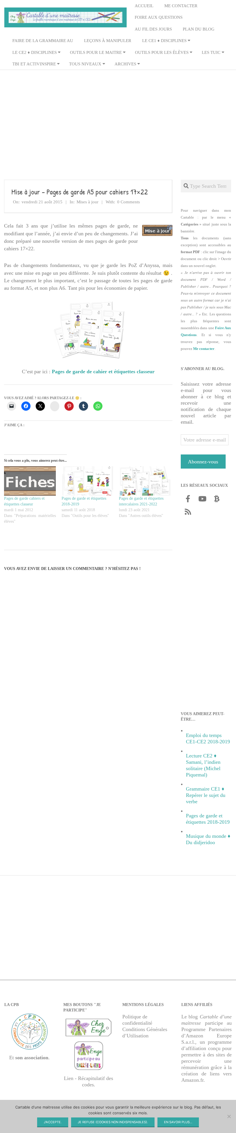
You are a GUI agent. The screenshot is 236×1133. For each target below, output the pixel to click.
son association (31, 1057)
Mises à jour (87, 202)
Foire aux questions (158, 17)
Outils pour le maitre (96, 52)
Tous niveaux (85, 64)
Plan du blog (198, 29)
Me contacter (180, 5)
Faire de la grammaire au (42, 40)
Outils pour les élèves (162, 52)
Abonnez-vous (203, 462)
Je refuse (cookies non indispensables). (113, 1122)
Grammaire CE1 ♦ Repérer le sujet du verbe (205, 795)
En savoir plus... (178, 1122)
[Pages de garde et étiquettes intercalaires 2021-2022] (145, 481)
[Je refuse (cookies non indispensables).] (229, 1116)
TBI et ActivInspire (34, 64)
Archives (125, 64)
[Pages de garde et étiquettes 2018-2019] (87, 481)
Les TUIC (211, 52)
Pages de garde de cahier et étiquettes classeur (103, 371)
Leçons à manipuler (107, 40)
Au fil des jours (153, 29)
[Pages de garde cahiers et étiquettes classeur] (30, 481)
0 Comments (128, 202)
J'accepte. (53, 1122)
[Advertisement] (118, 115)
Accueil (144, 5)
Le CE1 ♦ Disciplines (164, 40)
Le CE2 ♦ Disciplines (34, 52)
